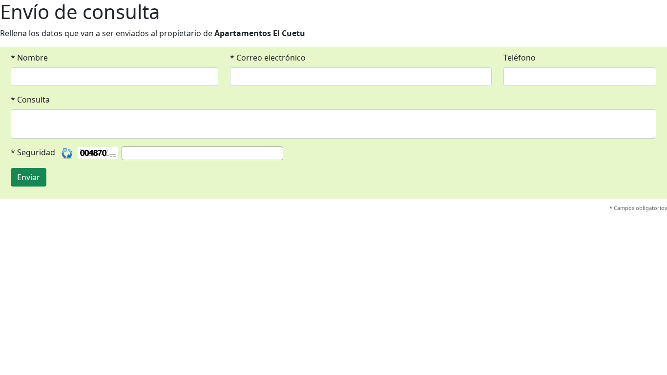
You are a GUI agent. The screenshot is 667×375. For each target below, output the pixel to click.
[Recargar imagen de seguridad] (67, 153)
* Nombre (29, 57)
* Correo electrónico (268, 57)
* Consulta (30, 99)
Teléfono (519, 57)
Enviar (28, 177)
